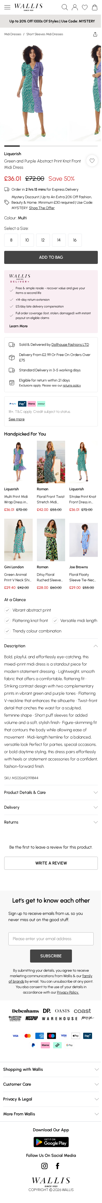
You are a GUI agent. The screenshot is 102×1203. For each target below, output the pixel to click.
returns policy (72, 385)
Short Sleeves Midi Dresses (44, 34)
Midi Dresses (12, 34)
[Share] (95, 34)
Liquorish (12, 153)
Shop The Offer (42, 208)
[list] (51, 94)
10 (27, 240)
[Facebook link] (57, 1166)
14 (59, 240)
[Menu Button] (7, 7)
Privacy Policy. (68, 992)
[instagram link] (44, 1166)
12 (43, 240)
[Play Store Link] (51, 1142)
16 (75, 240)
